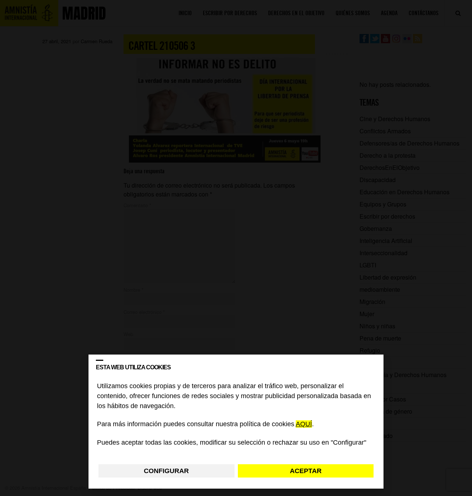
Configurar (166, 471)
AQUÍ (304, 424)
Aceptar (306, 471)
